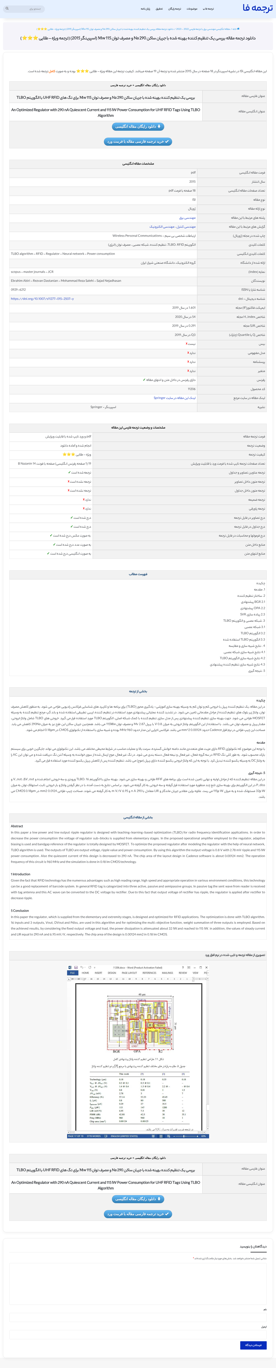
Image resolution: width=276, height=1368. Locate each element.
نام (265, 1310)
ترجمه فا (209, 9)
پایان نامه (145, 9)
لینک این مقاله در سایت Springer (175, 398)
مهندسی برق (187, 218)
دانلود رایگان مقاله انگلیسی (135, 126)
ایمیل (264, 1327)
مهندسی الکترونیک (162, 227)
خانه (235, 29)
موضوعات (192, 9)
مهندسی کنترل (186, 227)
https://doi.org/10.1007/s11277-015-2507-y (42, 299)
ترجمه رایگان (174, 9)
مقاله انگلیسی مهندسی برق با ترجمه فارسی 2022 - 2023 (203, 29)
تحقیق (159, 9)
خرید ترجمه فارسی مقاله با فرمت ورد (135, 141)
